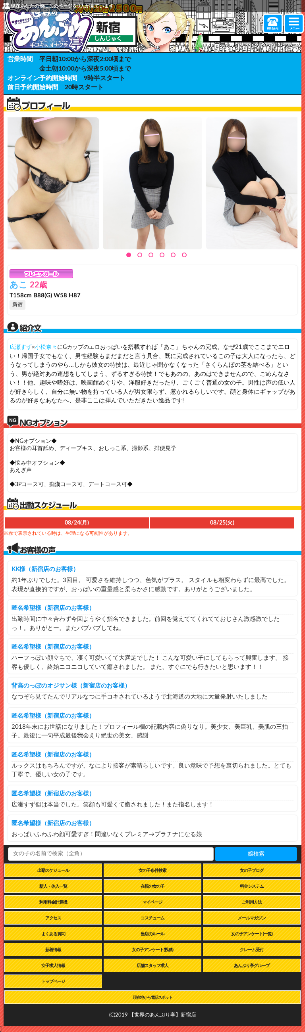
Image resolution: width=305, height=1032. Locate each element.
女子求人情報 (53, 965)
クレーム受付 (252, 950)
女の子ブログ (252, 870)
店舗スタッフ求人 (152, 965)
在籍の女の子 (152, 886)
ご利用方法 (252, 902)
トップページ (53, 981)
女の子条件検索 (152, 870)
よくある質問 (53, 934)
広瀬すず (21, 347)
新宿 (17, 304)
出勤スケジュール (53, 870)
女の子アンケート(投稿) (152, 950)
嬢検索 (256, 854)
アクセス (53, 918)
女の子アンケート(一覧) (251, 934)
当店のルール (152, 934)
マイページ (152, 902)
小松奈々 (46, 347)
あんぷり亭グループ (252, 965)
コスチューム (152, 918)
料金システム (252, 886)
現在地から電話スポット (152, 997)
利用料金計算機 (53, 902)
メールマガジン (252, 918)
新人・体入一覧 (53, 886)
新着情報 (53, 950)
